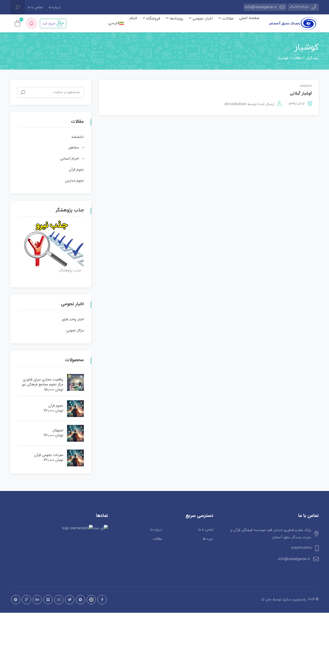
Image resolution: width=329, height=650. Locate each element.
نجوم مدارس (74, 180)
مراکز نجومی (75, 330)
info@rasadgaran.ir (261, 7)
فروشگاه (152, 18)
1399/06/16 (297, 104)
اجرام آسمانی (69, 158)
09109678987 (299, 7)
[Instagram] (58, 599)
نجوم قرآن (76, 169)
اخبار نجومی (202, 18)
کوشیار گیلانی (301, 93)
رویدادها (175, 18)
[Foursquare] (26, 599)
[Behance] (37, 599)
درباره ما (54, 7)
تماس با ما (35, 7)
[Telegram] (80, 599)
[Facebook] (102, 599)
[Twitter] (69, 599)
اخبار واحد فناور (73, 319)
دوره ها (208, 539)
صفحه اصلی (249, 18)
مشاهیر (73, 147)
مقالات (227, 18)
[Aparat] (91, 599)
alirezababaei (235, 104)
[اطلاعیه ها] (32, 23)
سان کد (266, 599)
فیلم (133, 18)
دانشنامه (306, 85)
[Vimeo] (48, 599)
